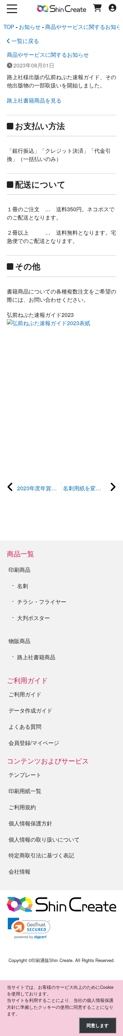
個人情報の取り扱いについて (44, 839)
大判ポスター (33, 618)
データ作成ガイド (30, 710)
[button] (29, 928)
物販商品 (19, 641)
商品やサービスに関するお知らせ (48, 54)
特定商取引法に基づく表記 (41, 855)
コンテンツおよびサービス (48, 761)
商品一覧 (20, 553)
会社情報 (19, 871)
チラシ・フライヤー (41, 602)
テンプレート (25, 775)
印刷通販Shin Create (51, 960)
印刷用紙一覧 (25, 791)
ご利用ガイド (27, 680)
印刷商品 (19, 570)
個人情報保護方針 (30, 823)
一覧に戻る (24, 41)
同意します (97, 1025)
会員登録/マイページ (34, 743)
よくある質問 (25, 726)
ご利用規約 (22, 807)
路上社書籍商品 (36, 657)
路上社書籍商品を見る (34, 100)
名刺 (22, 586)
